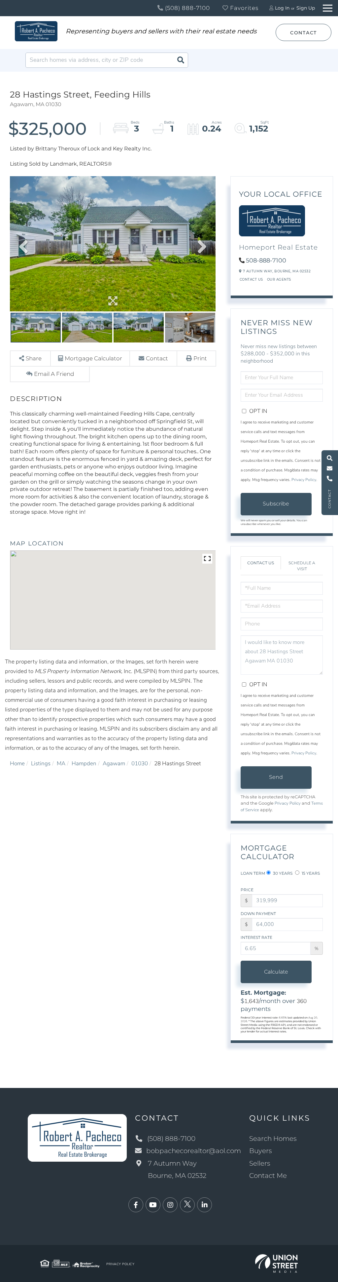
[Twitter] (187, 1205)
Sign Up (305, 8)
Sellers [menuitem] (259, 1163)
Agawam (114, 763)
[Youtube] (153, 1205)
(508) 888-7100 (186, 8)
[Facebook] (136, 1205)
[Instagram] (170, 1205)
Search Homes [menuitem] (273, 1138)
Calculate (276, 972)
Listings (41, 763)
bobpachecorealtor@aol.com (193, 1151)
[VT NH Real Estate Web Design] (276, 1263)
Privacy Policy (303, 479)
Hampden (84, 763)
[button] (180, 60)
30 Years (282, 873)
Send (276, 777)
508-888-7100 (266, 260)
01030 (139, 763)
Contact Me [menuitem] (268, 1176)
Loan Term (253, 873)
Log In (282, 8)
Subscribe (276, 504)
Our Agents (279, 279)
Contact (303, 33)
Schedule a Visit (301, 565)
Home (17, 763)
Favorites (243, 8)
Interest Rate (256, 937)
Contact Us (251, 279)
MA (61, 763)
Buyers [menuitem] (260, 1151)
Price (247, 889)
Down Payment (258, 913)
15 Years (310, 873)
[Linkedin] (204, 1205)
